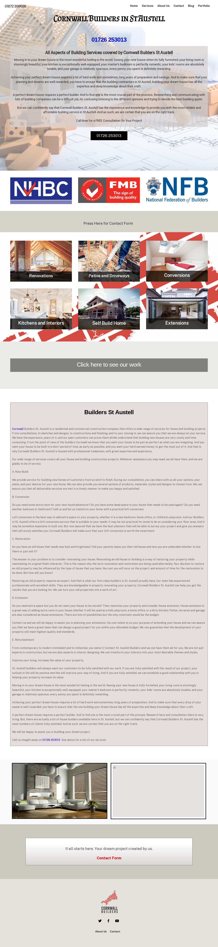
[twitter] (100, 920)
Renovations (41, 275)
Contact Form (109, 858)
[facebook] (108, 920)
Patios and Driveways (109, 275)
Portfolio (204, 5)
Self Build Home (109, 323)
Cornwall (18, 429)
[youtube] (117, 920)
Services (147, 5)
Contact (179, 5)
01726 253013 (109, 39)
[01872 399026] (109, 912)
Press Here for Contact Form (108, 223)
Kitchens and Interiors (41, 323)
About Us (163, 5)
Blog (191, 5)
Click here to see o (100, 364)
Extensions (177, 323)
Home (134, 5)
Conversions (177, 275)
